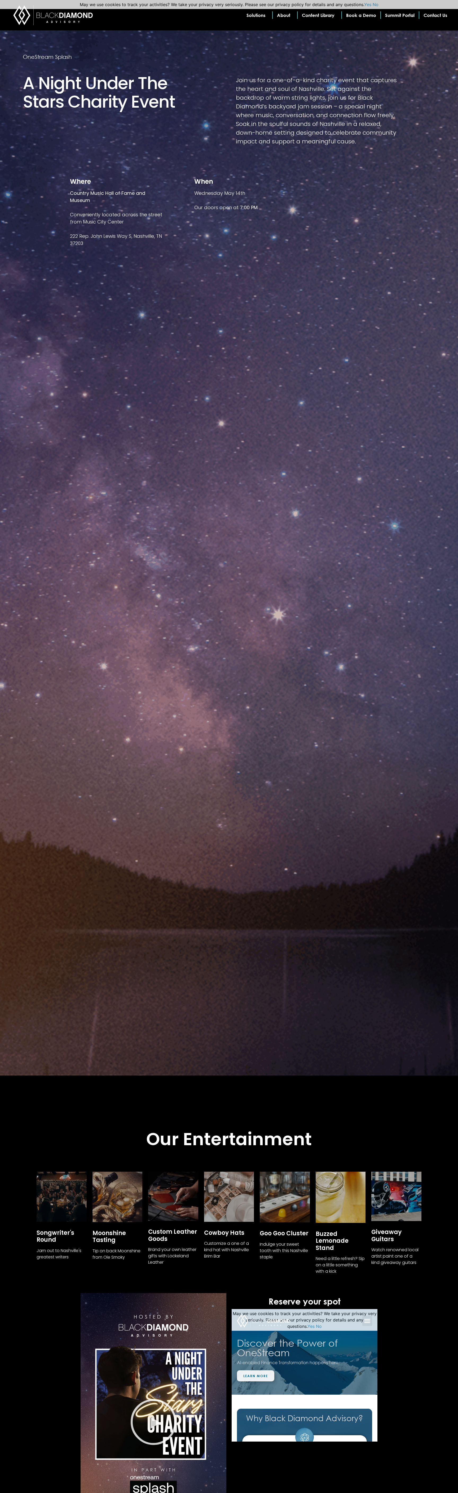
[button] (154, 1423)
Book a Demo (361, 15)
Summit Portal (400, 15)
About (283, 15)
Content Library (318, 15)
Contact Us (435, 15)
